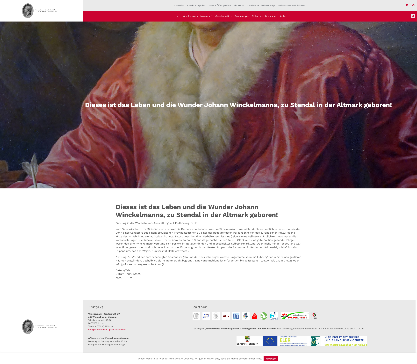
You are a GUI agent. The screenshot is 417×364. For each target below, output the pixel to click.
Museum (205, 16)
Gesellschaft (222, 16)
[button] (413, 16)
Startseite (179, 5)
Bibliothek (257, 16)
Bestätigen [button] (271, 358)
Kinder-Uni (239, 5)
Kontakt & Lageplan (196, 5)
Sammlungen (242, 16)
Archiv (283, 16)
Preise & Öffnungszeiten (219, 5)
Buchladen (271, 16)
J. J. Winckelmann (187, 16)
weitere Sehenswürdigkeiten (291, 5)
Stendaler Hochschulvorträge (261, 5)
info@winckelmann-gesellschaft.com (107, 329)
